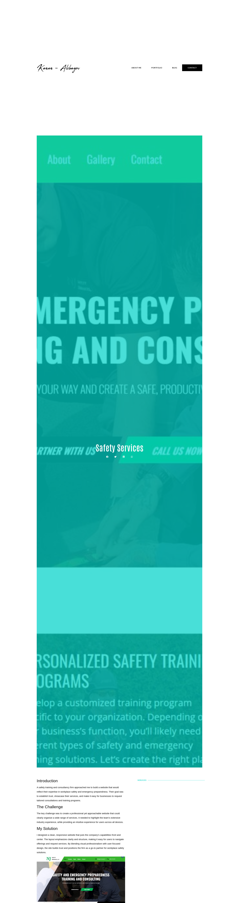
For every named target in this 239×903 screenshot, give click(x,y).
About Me (136, 68)
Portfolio (156, 68)
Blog (174, 68)
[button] (107, 457)
